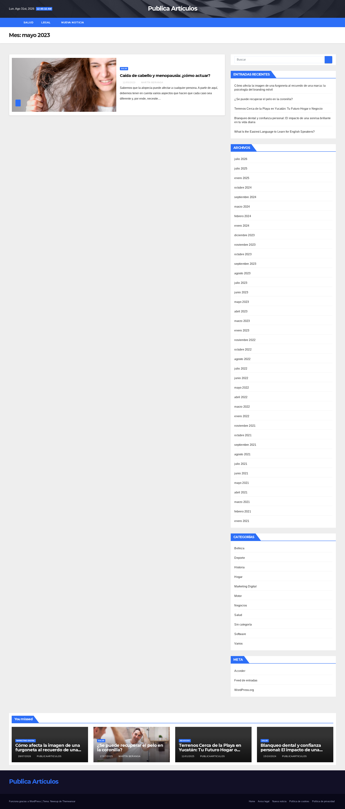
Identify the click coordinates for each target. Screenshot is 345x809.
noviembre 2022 (245, 340)
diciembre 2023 (244, 235)
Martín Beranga (152, 82)
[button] (335, 22)
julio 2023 (240, 282)
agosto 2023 (242, 273)
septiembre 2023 (245, 263)
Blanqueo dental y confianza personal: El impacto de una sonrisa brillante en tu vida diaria (295, 750)
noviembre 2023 (245, 244)
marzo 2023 (242, 320)
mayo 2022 (241, 387)
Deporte (239, 557)
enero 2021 (241, 520)
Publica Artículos (172, 8)
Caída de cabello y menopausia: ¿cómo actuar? (165, 75)
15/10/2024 (270, 756)
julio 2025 (240, 168)
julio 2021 (240, 463)
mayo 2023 (241, 301)
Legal (46, 22)
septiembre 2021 (245, 444)
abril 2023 (240, 311)
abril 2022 (240, 397)
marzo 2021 (242, 501)
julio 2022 (240, 368)
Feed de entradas (245, 680)
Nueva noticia (72, 22)
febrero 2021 (242, 511)
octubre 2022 (242, 349)
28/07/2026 (25, 756)
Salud (29, 22)
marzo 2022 (242, 406)
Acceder (239, 670)
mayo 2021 (241, 482)
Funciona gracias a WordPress (25, 801)
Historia (239, 567)
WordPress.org (244, 689)
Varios (238, 643)
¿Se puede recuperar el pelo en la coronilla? (263, 99)
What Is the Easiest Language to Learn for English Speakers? (274, 131)
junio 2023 (241, 292)
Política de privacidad (323, 801)
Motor (238, 595)
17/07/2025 (107, 756)
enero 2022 (241, 416)
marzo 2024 (242, 206)
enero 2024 (241, 225)
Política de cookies (299, 801)
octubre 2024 (242, 187)
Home (252, 801)
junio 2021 (241, 473)
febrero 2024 (242, 216)
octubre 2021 (242, 435)
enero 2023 (241, 330)
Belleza (239, 548)
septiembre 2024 (245, 197)
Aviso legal (263, 801)
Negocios (240, 605)
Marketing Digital (245, 586)
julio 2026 (240, 159)
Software (240, 634)
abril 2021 (240, 492)
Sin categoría (243, 624)
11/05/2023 (129, 82)
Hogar (238, 576)
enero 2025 (241, 178)
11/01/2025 (188, 756)
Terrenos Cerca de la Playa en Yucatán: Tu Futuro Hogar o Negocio (278, 108)
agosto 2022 (242, 359)
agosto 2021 (242, 454)
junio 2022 (241, 378)
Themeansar (68, 801)
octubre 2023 (242, 254)
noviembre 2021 (245, 425)
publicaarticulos (49, 756)
